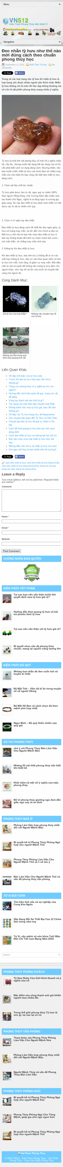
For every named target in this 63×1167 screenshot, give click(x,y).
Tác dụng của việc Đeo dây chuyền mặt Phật (32, 404)
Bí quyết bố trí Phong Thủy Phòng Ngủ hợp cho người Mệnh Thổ (37, 843)
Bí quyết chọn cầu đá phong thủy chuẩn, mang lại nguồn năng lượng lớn (37, 647)
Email (5, 528)
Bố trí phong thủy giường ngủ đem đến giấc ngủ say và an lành (37, 801)
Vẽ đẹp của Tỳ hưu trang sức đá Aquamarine (32, 414)
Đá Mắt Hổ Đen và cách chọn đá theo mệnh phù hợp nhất (36, 707)
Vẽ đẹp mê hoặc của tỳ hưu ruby (25, 376)
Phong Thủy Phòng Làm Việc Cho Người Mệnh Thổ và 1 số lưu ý (34, 860)
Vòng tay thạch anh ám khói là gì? (26, 400)
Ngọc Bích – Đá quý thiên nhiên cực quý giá (35, 724)
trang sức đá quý (48, 466)
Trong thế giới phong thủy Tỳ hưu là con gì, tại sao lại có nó (35, 1013)
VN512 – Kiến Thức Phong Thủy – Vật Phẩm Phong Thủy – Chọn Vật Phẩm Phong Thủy (34, 1159)
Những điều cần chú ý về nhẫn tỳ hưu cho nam (33, 446)
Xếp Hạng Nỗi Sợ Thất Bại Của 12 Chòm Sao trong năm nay (37, 920)
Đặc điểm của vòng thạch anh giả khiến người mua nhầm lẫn (37, 996)
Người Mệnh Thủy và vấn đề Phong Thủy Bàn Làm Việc (35, 1073)
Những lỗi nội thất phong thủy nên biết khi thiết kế (37, 766)
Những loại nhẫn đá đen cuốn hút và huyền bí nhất (36, 672)
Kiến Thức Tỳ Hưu (38, 65)
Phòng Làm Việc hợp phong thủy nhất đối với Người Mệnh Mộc (36, 826)
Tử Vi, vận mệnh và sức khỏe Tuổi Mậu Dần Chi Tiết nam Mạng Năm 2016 (37, 937)
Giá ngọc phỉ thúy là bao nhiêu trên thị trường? (32, 449)
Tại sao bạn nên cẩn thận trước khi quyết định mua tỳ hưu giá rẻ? (35, 595)
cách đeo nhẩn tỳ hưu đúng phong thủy (20, 466)
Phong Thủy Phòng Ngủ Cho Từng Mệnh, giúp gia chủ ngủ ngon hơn (34, 1115)
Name (5, 516)
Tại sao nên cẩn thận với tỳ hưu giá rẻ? (37, 629)
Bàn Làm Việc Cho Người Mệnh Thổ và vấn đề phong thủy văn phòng (37, 878)
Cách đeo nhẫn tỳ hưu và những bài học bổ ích (33, 435)
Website (6, 539)
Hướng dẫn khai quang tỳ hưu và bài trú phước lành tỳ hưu (36, 613)
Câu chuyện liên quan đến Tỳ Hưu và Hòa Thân (33, 418)
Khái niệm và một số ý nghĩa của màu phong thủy (36, 783)
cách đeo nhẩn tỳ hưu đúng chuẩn (43, 463)
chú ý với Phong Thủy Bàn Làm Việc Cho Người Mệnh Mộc (35, 749)
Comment (7, 486)
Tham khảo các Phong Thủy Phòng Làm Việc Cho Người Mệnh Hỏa (35, 1039)
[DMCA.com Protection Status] (31, 581)
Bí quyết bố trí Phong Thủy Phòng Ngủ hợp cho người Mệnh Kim (37, 1098)
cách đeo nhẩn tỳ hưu (15, 463)
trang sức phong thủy (26, 469)
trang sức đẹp (8, 469)
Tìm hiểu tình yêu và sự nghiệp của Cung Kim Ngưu (35, 903)
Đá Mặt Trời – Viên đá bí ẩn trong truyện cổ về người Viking (37, 689)
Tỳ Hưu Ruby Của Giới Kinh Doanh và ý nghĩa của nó (37, 979)
